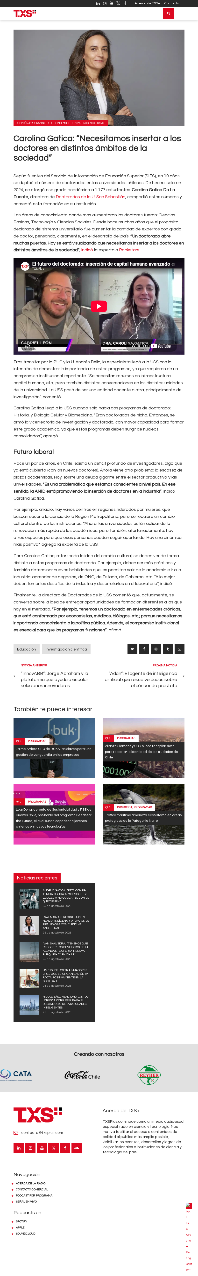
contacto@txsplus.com (42, 1133)
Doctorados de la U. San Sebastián (90, 197)
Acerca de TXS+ (147, 3)
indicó (87, 250)
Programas (37, 123)
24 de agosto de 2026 (57, 985)
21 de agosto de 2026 (57, 1012)
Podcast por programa (34, 1195)
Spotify (21, 1221)
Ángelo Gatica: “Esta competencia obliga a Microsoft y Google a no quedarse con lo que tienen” (66, 896)
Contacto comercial (32, 1189)
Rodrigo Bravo (93, 123)
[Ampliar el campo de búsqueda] (168, 13)
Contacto (171, 3)
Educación (26, 649)
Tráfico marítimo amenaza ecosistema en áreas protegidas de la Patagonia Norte (143, 817)
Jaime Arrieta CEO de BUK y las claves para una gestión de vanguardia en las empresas (54, 751)
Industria (124, 807)
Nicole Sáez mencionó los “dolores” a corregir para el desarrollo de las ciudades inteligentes (66, 1002)
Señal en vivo (26, 1201)
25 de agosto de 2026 (57, 906)
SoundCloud (25, 1233)
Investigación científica (66, 649)
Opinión (22, 123)
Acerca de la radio (30, 1183)
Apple (20, 1227)
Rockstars (129, 250)
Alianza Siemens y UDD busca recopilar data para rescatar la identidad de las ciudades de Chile (141, 751)
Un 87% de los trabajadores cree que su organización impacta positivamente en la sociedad (66, 976)
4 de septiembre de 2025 (64, 123)
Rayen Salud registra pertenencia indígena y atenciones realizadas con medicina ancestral (66, 923)
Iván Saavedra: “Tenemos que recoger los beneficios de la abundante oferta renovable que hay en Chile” (65, 949)
